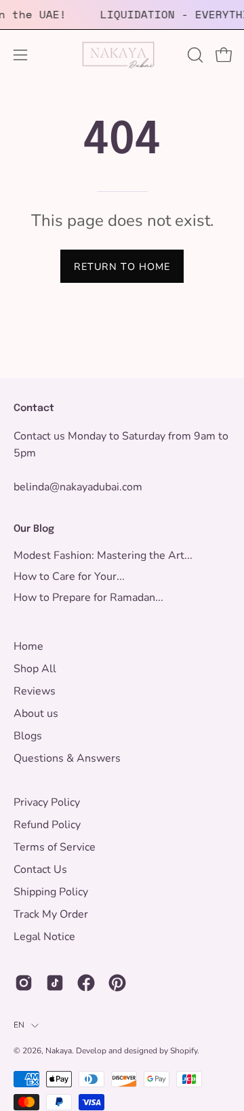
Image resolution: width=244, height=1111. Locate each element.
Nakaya (58, 1050)
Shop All (35, 668)
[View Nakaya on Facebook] (86, 983)
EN (19, 1024)
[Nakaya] (122, 55)
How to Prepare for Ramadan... (88, 597)
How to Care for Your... (69, 576)
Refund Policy (47, 824)
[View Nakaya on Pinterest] (117, 983)
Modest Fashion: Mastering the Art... (103, 555)
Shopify (183, 1050)
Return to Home (122, 266)
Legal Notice (44, 936)
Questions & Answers (67, 758)
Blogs (28, 735)
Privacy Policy (47, 802)
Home (28, 646)
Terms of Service (55, 847)
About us (36, 713)
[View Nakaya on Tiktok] (55, 983)
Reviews (35, 691)
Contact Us (40, 869)
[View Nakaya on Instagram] (24, 983)
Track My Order (51, 914)
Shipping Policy (51, 891)
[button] (193, 54)
